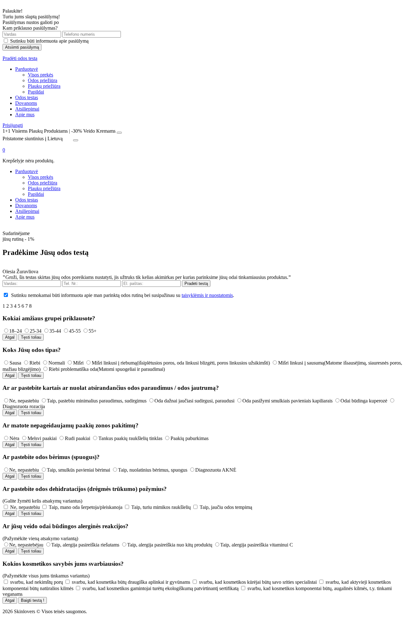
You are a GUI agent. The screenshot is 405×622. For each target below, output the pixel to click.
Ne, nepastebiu (24, 400)
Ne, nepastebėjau (26, 544)
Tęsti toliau (31, 337)
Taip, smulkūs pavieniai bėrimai (78, 470)
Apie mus (24, 114)
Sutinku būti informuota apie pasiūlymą (49, 41)
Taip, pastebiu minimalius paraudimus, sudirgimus (96, 400)
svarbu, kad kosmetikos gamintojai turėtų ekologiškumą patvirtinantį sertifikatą (160, 588)
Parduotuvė (26, 69)
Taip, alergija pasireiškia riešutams (85, 544)
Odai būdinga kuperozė (363, 400)
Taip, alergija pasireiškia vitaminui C (256, 544)
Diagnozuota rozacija (24, 406)
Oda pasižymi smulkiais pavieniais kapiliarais (287, 400)
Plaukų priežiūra (44, 86)
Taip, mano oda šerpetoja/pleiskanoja (85, 507)
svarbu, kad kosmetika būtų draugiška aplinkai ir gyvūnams (131, 582)
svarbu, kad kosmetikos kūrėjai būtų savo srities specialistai (258, 582)
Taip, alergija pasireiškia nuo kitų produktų (169, 544)
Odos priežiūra (42, 80)
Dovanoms (26, 103)
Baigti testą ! (32, 600)
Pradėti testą (196, 283)
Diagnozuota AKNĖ (215, 470)
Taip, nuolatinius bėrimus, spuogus (152, 470)
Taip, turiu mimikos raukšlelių (161, 507)
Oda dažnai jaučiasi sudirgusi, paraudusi (194, 400)
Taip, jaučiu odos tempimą (226, 507)
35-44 (55, 331)
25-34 (35, 331)
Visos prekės (40, 74)
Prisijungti (13, 125)
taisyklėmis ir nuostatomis (207, 295)
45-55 (75, 331)
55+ (93, 331)
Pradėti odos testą (20, 58)
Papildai (36, 91)
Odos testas (26, 97)
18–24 (15, 331)
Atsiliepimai (27, 109)
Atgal (10, 337)
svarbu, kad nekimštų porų (36, 582)
